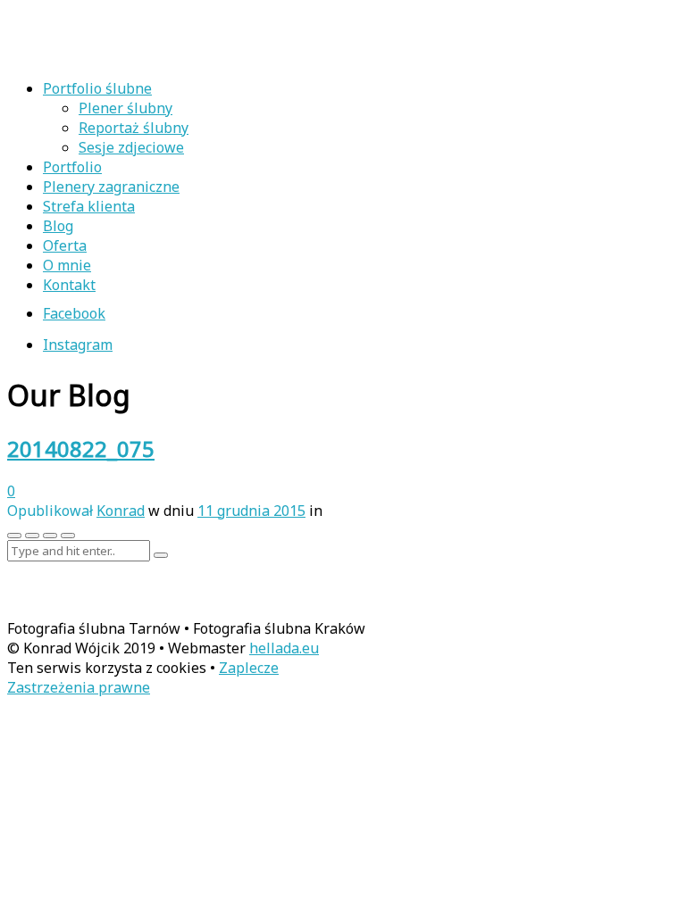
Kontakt (69, 285)
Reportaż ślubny (133, 127)
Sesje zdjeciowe (131, 147)
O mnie (67, 265)
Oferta (65, 245)
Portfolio (72, 167)
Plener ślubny (125, 108)
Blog (58, 226)
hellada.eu (284, 648)
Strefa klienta (89, 206)
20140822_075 (81, 448)
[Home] (123, 54)
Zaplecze (249, 667)
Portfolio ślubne (97, 88)
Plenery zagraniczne (111, 186)
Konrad (120, 510)
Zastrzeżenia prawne (78, 687)
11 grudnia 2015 (251, 510)
